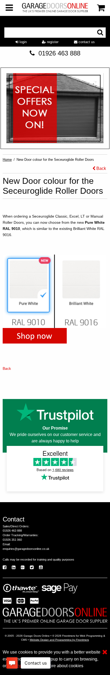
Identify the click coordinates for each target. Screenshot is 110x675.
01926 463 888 (59, 53)
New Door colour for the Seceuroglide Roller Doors (55, 160)
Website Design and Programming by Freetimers (59, 639)
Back (100, 168)
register (52, 42)
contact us (86, 42)
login (22, 42)
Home (7, 160)
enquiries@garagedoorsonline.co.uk (26, 548)
